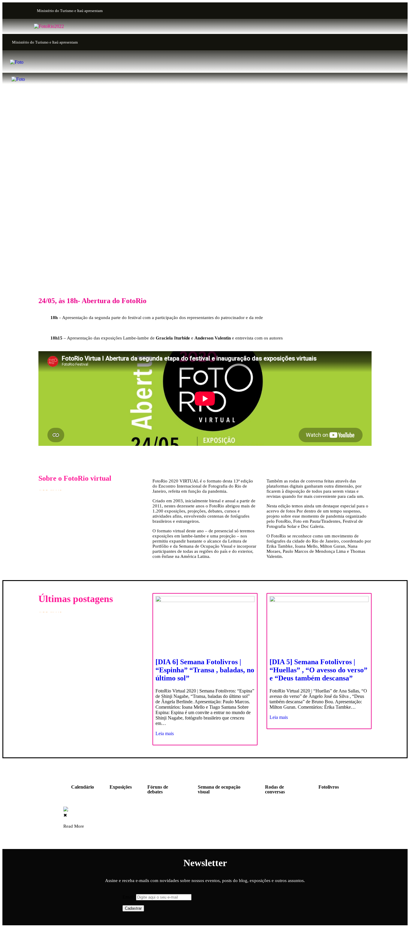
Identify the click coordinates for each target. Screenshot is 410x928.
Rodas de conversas (275, 789)
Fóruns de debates (157, 789)
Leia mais (164, 733)
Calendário (82, 787)
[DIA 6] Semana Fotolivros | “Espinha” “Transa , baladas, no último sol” (204, 670)
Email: (129, 896)
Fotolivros (328, 787)
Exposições (121, 787)
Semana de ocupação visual (219, 789)
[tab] (82, 789)
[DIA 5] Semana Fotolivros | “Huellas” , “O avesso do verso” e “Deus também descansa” (318, 670)
